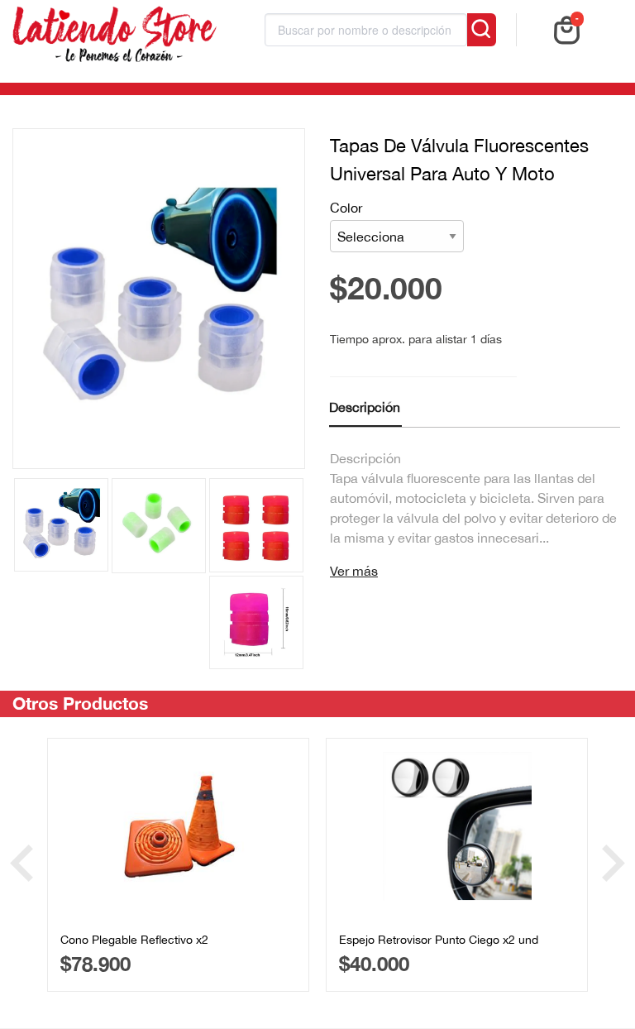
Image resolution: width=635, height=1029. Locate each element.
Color (346, 207)
